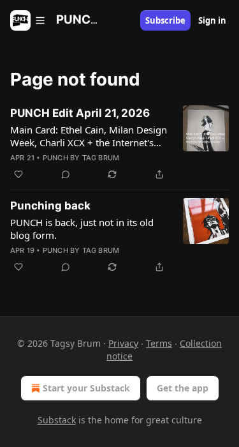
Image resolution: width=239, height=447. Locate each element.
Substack (57, 420)
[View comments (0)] (65, 174)
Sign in (212, 20)
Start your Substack (86, 388)
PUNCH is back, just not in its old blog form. (82, 228)
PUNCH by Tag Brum (81, 157)
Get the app (182, 388)
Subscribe (165, 20)
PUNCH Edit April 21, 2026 (80, 113)
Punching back (50, 205)
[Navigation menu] (28, 20)
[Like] (18, 174)
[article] (119, 143)
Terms (159, 343)
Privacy (123, 343)
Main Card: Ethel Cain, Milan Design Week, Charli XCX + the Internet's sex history (88, 136)
